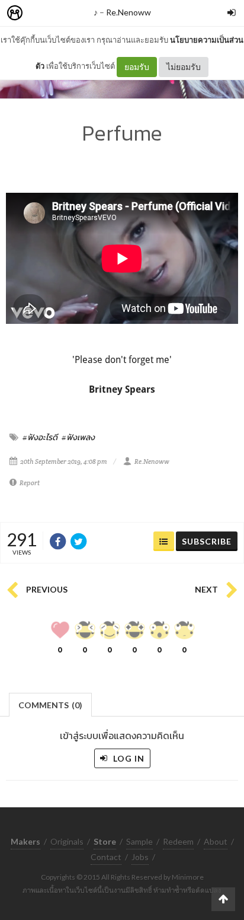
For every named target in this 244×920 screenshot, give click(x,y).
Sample (139, 841)
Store (82, 13)
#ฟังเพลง (78, 437)
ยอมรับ (136, 67)
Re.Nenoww (128, 12)
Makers (41, 13)
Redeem (178, 841)
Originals (67, 841)
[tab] (50, 704)
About (215, 841)
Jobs (140, 857)
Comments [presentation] (50, 705)
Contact (106, 857)
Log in (128, 758)
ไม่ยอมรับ (183, 67)
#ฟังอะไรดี (40, 437)
